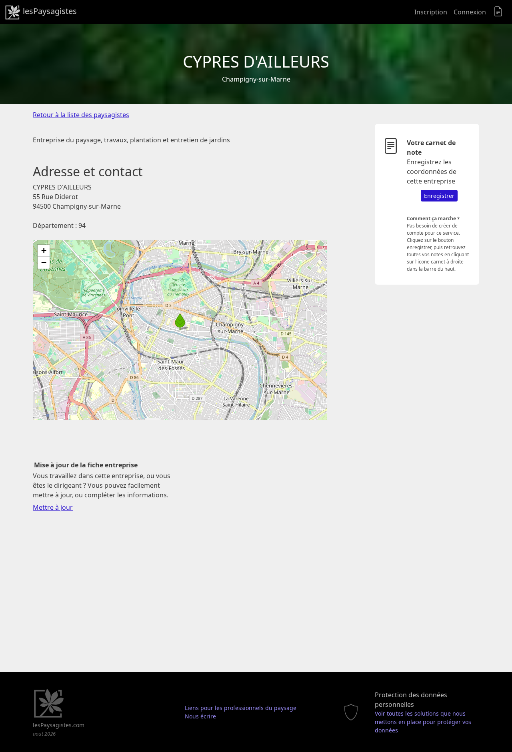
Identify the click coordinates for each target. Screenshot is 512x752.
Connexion (470, 12)
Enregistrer (439, 195)
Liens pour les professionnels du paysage (240, 708)
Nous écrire (200, 716)
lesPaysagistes (49, 11)
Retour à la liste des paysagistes (81, 114)
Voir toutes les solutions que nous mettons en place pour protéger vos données (423, 722)
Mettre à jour (53, 507)
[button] (180, 322)
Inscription (430, 12)
